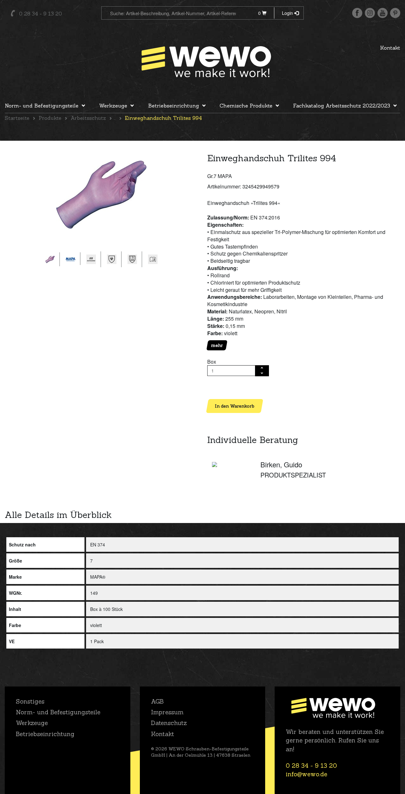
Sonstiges (30, 701)
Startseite (17, 118)
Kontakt (390, 48)
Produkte (50, 118)
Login (288, 13)
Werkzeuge (113, 105)
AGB (157, 701)
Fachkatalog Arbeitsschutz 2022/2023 (341, 105)
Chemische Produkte (246, 105)
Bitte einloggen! (224, 387)
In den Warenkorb (234, 406)
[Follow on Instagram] (370, 13)
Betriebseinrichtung (173, 105)
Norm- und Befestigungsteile (41, 105)
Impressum (167, 712)
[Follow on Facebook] (357, 13)
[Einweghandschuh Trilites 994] (101, 195)
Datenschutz (169, 723)
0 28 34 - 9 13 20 (40, 13)
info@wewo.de (306, 774)
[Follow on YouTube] (382, 13)
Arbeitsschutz (88, 118)
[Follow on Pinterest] (395, 13)
